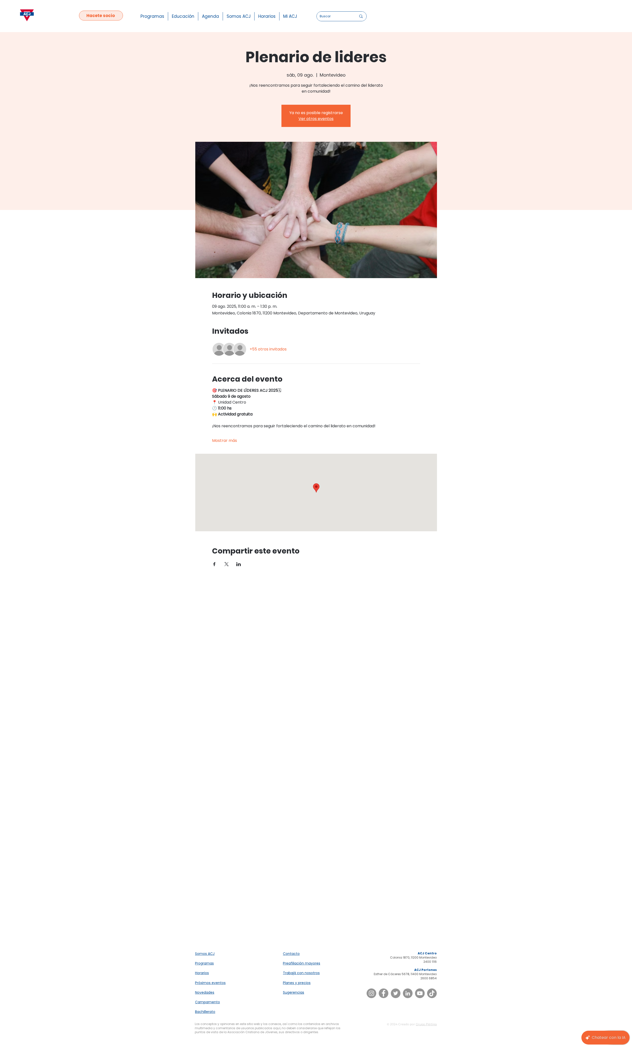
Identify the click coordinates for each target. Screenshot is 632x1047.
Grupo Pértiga (426, 1024)
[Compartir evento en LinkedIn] (238, 564)
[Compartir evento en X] (226, 564)
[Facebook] (383, 993)
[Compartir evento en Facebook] (214, 564)
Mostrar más (224, 440)
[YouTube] (420, 993)
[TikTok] (432, 993)
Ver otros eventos (316, 119)
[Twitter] (395, 993)
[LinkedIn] (408, 993)
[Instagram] (371, 993)
